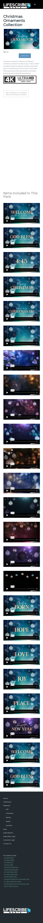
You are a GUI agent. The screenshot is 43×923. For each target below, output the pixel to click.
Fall (7, 809)
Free (5, 829)
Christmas (9, 813)
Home (5, 798)
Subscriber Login (9, 836)
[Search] (22, 4)
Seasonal (6, 805)
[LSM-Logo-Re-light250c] (17, 4)
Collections (7, 802)
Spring (8, 817)
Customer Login (9, 840)
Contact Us (7, 843)
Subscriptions (8, 833)
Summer (9, 825)
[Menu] (27, 4)
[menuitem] (22, 4)
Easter (8, 821)
